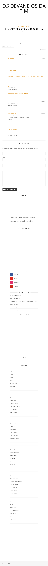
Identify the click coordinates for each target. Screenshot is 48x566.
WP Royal (10, 563)
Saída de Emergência (14, 510)
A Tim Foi (12, 371)
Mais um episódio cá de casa (8, 46)
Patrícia (10, 102)
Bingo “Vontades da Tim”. (15, 298)
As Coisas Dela (11, 58)
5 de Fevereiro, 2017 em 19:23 (13, 87)
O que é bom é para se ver (16, 475)
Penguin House (13, 490)
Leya (11, 461)
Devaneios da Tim (14, 412)
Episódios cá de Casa (24, 26)
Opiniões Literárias (14, 484)
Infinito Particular (13, 455)
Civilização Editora (14, 403)
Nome (4, 151)
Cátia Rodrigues (12, 70)
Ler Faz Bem (12, 458)
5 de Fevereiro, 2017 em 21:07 (13, 130)
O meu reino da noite (13, 93)
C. (8, 86)
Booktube (12, 394)
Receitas (12, 504)
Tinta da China (13, 519)
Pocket (11, 496)
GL (10, 446)
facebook (21, 93)
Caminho (12, 397)
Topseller (12, 522)
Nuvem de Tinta (13, 472)
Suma (11, 516)
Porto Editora (13, 499)
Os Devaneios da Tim (24, 8)
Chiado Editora (13, 400)
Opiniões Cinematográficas (16, 481)
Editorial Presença (14, 435)
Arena (11, 380)
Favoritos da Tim (13, 444)
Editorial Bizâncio (13, 432)
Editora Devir (13, 429)
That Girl (10, 121)
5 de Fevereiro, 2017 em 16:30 (13, 71)
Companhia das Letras (15, 406)
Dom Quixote (13, 418)
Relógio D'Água (13, 507)
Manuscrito (12, 464)
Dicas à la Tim (13, 415)
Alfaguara (12, 377)
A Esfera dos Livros (14, 368)
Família (11, 441)
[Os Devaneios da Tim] (5, 20)
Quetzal (11, 501)
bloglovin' (26, 93)
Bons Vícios (12, 389)
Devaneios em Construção (15, 295)
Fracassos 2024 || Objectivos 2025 (18, 310)
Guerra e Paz (13, 449)
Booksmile (12, 392)
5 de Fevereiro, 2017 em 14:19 (13, 60)
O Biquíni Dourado (13, 129)
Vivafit (11, 525)
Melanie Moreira (12, 113)
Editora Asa (12, 426)
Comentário (5, 169)
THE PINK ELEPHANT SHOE (14, 76)
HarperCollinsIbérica (14, 452)
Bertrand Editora (13, 383)
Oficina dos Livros (14, 478)
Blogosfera (12, 386)
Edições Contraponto (14, 423)
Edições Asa (12, 420)
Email (4, 157)
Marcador (12, 467)
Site (3, 163)
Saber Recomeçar (14, 307)
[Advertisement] (24, 540)
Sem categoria (13, 513)
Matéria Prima (13, 470)
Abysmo (12, 374)
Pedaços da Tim (13, 487)
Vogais (11, 527)
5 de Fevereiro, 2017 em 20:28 (13, 103)
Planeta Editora (13, 493)
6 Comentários (43, 49)
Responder (43, 58)
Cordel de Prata (13, 409)
